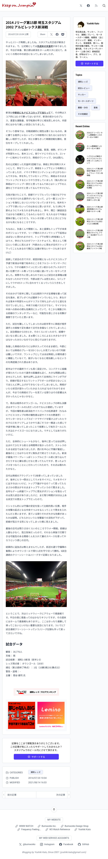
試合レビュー (84, 88)
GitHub (85, 844)
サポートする (38, 756)
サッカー (82, 94)
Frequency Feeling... (31, 829)
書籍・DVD (83, 107)
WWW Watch (26, 826)
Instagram (49, 844)
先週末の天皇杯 (45, 46)
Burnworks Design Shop (76, 826)
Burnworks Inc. (49, 826)
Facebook (68, 844)
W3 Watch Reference (59, 829)
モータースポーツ (86, 101)
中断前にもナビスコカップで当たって (32, 112)
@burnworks (29, 844)
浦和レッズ (35, 772)
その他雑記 (83, 114)
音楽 (96, 107)
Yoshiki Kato (84, 829)
